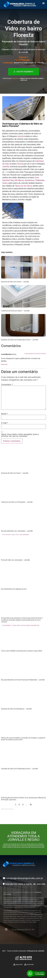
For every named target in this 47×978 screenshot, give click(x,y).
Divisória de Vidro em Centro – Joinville (15, 282)
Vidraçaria (15, 78)
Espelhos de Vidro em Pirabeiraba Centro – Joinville (19, 340)
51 (31, 804)
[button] (43, 3)
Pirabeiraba (39, 180)
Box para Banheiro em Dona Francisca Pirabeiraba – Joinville (23, 680)
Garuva (29, 186)
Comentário (7, 384)
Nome (4, 414)
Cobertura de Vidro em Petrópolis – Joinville (17, 502)
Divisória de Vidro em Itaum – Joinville (14, 473)
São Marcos (19, 180)
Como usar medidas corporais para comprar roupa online (21, 651)
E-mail (4, 423)
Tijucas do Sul (20, 186)
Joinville (20, 136)
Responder (4, 364)
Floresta (20, 164)
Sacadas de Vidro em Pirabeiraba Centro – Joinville (19, 769)
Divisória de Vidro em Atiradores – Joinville (16, 709)
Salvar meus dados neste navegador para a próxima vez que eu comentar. (20, 435)
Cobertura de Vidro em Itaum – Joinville (15, 311)
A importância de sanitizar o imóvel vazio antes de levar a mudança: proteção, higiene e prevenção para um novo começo (21, 620)
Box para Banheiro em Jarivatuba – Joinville (17, 531)
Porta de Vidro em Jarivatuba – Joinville (15, 560)
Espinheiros (29, 180)
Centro (5, 183)
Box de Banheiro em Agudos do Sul (13, 589)
